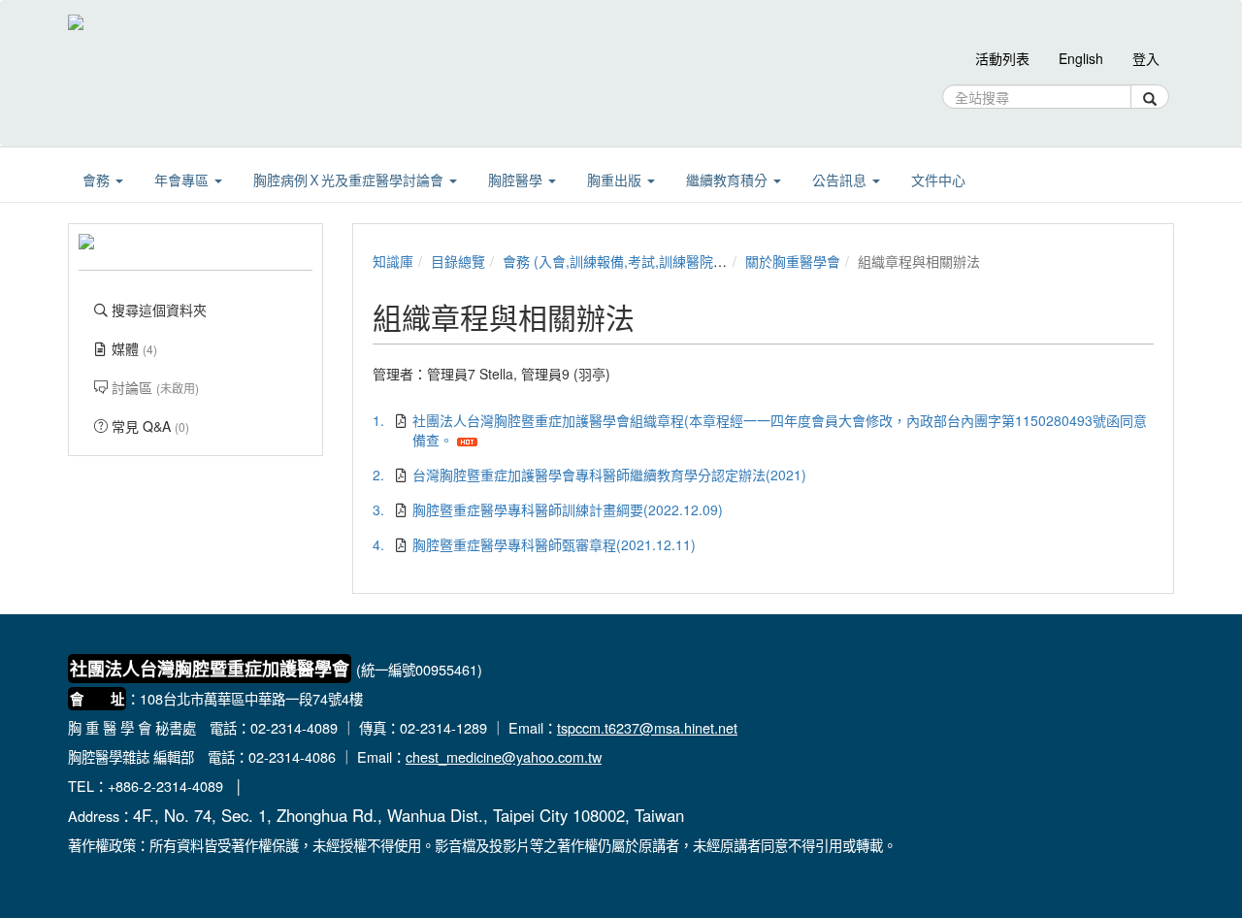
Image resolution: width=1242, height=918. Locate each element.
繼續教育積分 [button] (728, 179)
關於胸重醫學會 (792, 261)
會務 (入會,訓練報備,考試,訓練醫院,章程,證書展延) (655, 261)
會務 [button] (98, 179)
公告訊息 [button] (841, 179)
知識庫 (393, 261)
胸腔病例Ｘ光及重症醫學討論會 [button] (350, 179)
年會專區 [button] (183, 179)
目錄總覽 (458, 261)
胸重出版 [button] (616, 179)
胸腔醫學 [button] (517, 179)
